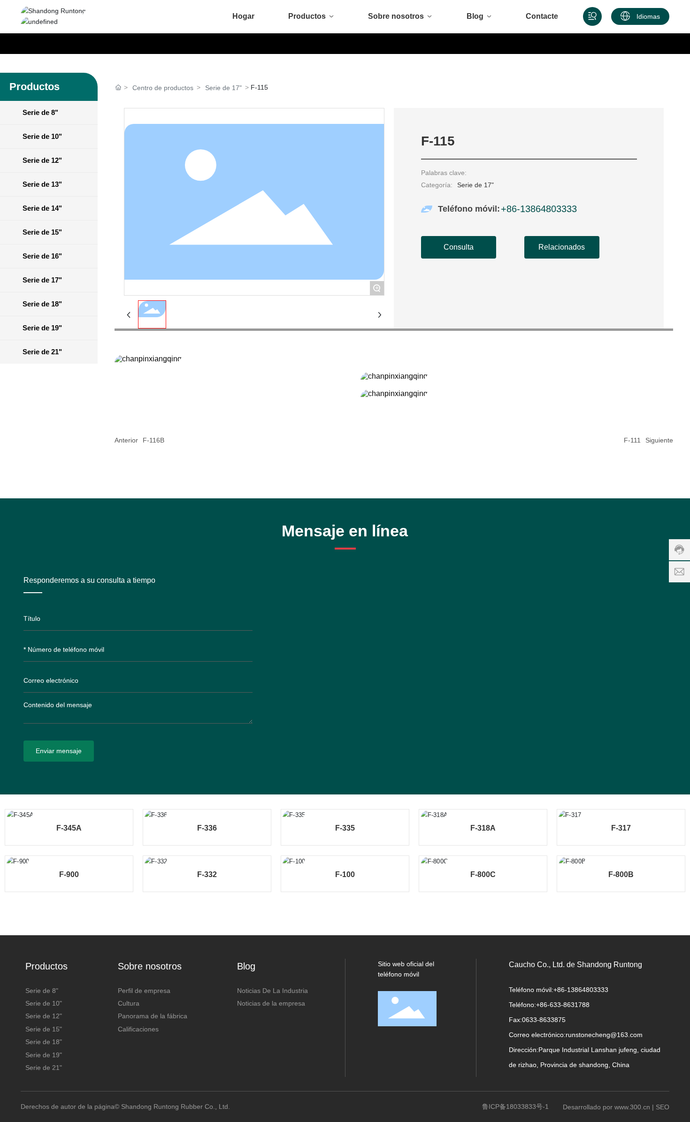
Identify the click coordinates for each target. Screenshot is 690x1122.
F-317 (621, 828)
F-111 (632, 440)
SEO (662, 1107)
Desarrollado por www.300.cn (606, 1107)
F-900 (69, 874)
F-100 (345, 874)
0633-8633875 (544, 1019)
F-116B (153, 440)
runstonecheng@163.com (604, 1034)
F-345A (69, 828)
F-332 (207, 874)
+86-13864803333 (539, 209)
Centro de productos (162, 88)
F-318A (483, 828)
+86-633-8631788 (563, 1004)
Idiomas (648, 16)
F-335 (345, 828)
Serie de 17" (223, 88)
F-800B (621, 874)
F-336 (207, 828)
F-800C (483, 874)
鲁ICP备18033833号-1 (515, 1106)
